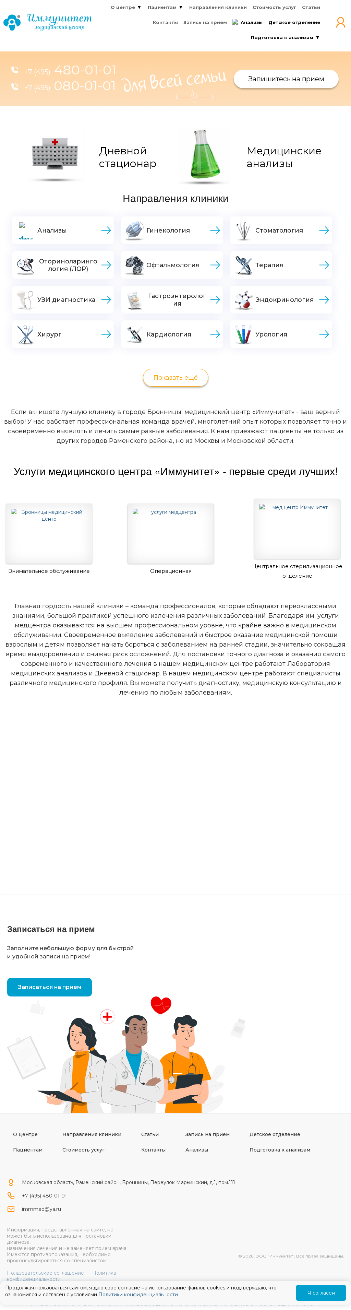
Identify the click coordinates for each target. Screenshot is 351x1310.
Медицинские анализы (284, 157)
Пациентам (28, 1150)
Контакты (153, 1150)
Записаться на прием (49, 987)
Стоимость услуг (83, 1150)
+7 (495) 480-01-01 (44, 1196)
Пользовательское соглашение (45, 1273)
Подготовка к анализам (280, 1150)
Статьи (150, 1134)
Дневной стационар (128, 157)
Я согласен (321, 1293)
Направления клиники (91, 1134)
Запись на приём (207, 1134)
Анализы (196, 1150)
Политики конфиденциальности (138, 1294)
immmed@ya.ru (41, 1209)
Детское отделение (275, 1134)
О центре (25, 1134)
